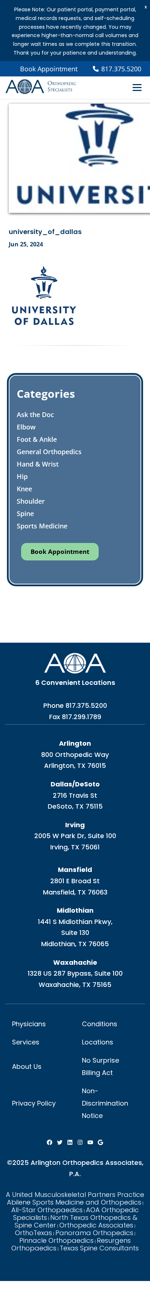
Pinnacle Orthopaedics (56, 1240)
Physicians (29, 1023)
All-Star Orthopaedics (47, 1209)
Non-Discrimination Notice (105, 1103)
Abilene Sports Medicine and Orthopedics (74, 1202)
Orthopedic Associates (96, 1225)
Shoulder (31, 501)
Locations (97, 1042)
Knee (24, 488)
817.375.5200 (86, 705)
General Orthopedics (49, 451)
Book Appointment (49, 68)
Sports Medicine (42, 525)
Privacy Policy (34, 1103)
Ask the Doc (35, 414)
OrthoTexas (33, 1232)
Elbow (26, 427)
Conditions (99, 1023)
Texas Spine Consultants (99, 1248)
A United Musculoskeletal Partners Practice (75, 1194)
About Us (27, 1066)
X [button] (146, 7)
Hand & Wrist (38, 464)
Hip (22, 476)
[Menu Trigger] (137, 87)
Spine (25, 513)
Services (25, 1042)
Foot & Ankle (37, 439)
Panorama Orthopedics (94, 1232)
